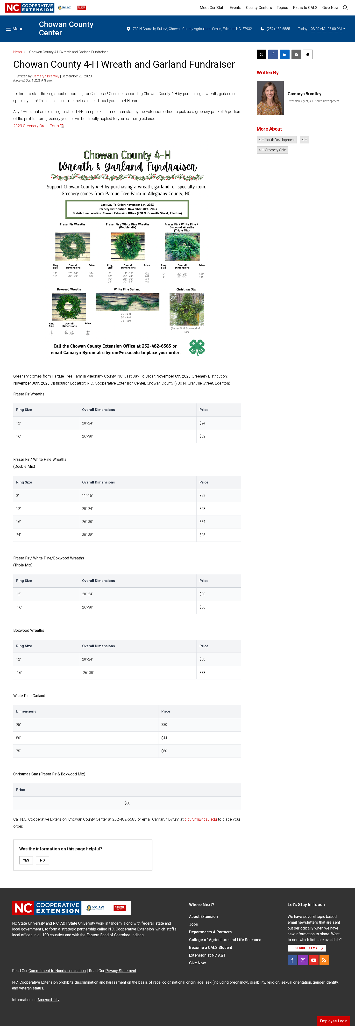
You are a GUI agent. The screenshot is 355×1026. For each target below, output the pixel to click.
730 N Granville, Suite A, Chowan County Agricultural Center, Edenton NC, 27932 (192, 29)
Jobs (193, 924)
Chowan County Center (66, 28)
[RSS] (324, 960)
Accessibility (48, 999)
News (17, 52)
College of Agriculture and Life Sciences (225, 939)
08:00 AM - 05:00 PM (326, 29)
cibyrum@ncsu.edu (201, 819)
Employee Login (333, 1021)
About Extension (203, 916)
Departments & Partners (210, 932)
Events (235, 7)
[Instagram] (303, 960)
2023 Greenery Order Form (36, 126)
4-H (304, 140)
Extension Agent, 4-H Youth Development (313, 101)
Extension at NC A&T (207, 955)
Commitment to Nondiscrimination (57, 970)
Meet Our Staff (212, 7)
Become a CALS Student (210, 947)
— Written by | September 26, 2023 (52, 76)
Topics (282, 7)
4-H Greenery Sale (272, 150)
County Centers (259, 7)
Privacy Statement (120, 970)
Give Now (330, 7)
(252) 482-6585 (278, 29)
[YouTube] (314, 960)
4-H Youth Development (277, 140)
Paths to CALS (305, 7)
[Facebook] (292, 960)
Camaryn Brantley (45, 76)
